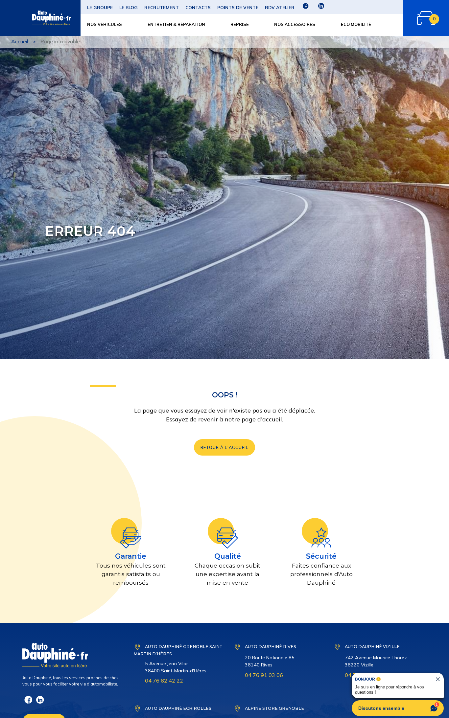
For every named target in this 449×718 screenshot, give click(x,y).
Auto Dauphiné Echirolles (178, 708)
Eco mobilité (356, 24)
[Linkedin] (321, 8)
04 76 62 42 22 (164, 680)
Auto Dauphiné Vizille (372, 646)
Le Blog (128, 7)
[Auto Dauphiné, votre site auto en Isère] (38, 18)
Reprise (239, 24)
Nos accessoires (294, 24)
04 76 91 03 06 (264, 675)
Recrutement (161, 7)
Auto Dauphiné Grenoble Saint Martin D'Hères (178, 650)
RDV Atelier (280, 7)
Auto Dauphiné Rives (270, 646)
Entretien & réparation (176, 24)
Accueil (19, 41)
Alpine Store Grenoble (274, 708)
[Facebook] (305, 8)
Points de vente (237, 7)
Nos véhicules (104, 24)
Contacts (198, 7)
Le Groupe (100, 7)
